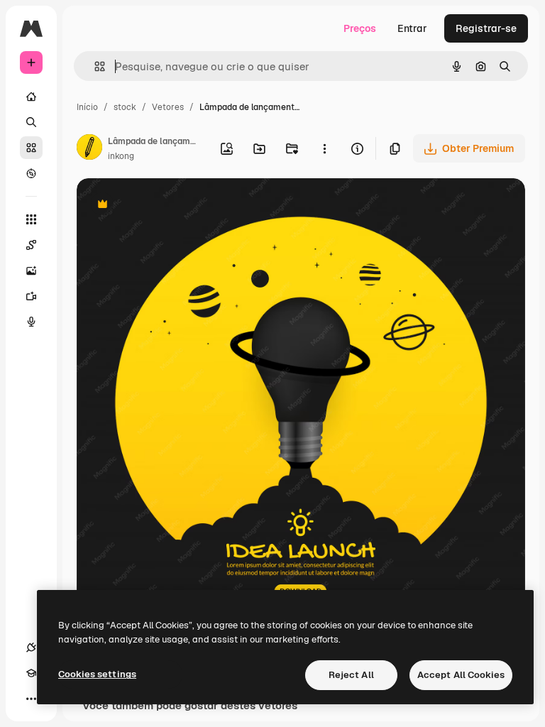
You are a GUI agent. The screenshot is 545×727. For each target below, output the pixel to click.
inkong (121, 156)
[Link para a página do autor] (89, 149)
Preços (359, 28)
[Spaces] (31, 245)
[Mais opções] (324, 148)
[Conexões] (31, 647)
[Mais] (31, 698)
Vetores (168, 107)
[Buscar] (31, 122)
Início (87, 107)
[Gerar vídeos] (31, 296)
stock (125, 107)
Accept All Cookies (461, 675)
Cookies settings (97, 674)
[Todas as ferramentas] (31, 219)
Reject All (351, 675)
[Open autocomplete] (94, 66)
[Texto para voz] (31, 321)
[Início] (31, 96)
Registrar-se (486, 28)
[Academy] (31, 673)
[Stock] (31, 147)
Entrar (412, 28)
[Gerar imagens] (31, 270)
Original (167, 205)
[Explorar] (31, 173)
